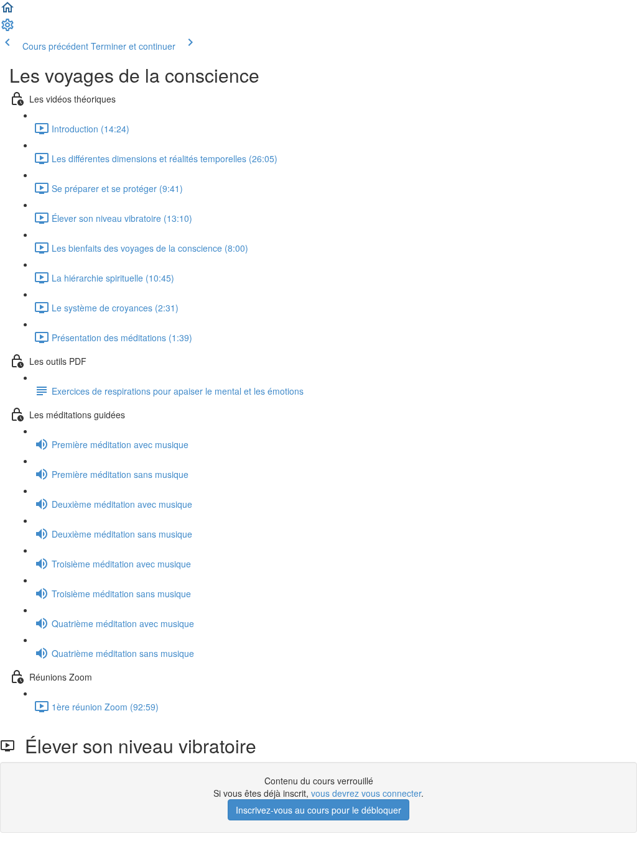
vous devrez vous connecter (366, 793)
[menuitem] (7, 28)
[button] (7, 11)
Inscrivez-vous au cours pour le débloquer (318, 810)
